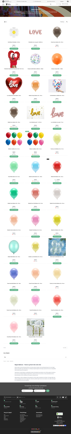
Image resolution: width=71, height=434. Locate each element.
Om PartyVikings (22, 414)
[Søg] (51, 4)
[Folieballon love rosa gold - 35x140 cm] (35, 32)
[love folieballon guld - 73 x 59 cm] (35, 112)
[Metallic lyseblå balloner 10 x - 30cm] (35, 167)
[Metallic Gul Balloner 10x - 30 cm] (57, 220)
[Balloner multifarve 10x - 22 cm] (14, 139)
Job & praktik (22, 416)
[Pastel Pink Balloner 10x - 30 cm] (35, 300)
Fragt (5, 416)
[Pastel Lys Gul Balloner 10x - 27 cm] (57, 139)
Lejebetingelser (22, 419)
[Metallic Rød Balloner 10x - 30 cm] (57, 167)
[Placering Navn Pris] (63, 22)
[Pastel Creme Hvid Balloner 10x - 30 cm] (14, 300)
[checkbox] (4, 21)
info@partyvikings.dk (59, 423)
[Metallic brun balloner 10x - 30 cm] (14, 112)
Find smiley (21, 420)
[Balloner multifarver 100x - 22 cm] (35, 139)
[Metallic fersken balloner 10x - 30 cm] (14, 220)
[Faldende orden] (66, 21)
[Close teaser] (40, 430)
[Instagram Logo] (60, 397)
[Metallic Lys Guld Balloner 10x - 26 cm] (35, 247)
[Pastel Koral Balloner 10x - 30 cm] (57, 300)
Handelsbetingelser (23, 418)
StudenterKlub (38, 416)
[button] (35, 432)
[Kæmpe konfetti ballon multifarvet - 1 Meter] (35, 59)
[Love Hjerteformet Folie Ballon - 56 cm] (14, 86)
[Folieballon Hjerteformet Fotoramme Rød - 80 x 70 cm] (14, 59)
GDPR (21, 421)
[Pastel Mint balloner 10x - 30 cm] (14, 167)
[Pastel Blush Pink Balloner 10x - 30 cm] (14, 327)
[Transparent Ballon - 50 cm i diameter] (35, 327)
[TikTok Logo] (66, 397)
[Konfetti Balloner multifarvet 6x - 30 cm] (57, 86)
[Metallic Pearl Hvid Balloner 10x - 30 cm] (57, 193)
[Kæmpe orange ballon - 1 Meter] (57, 59)
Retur (5, 417)
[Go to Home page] (8, 4)
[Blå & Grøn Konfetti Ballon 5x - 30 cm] (57, 247)
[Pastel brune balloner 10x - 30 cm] (57, 32)
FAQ (4, 414)
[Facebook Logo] (57, 397)
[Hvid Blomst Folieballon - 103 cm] (14, 32)
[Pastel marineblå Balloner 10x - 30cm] (14, 274)
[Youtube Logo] (63, 397)
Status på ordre (6, 415)
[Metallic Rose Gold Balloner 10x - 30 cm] (35, 193)
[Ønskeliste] (58, 4)
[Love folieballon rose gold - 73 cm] (57, 112)
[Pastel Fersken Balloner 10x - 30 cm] (35, 274)
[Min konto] (57, 4)
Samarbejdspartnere (39, 414)
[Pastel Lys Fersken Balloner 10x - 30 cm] (57, 274)
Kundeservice (6, 419)
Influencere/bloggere (39, 415)
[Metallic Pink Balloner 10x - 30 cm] (35, 220)
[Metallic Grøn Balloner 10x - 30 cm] (14, 193)
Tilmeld (48, 390)
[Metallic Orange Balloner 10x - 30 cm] (35, 86)
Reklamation (6, 418)
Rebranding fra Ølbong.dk (24, 415)
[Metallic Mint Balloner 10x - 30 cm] (14, 247)
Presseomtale (22, 417)
